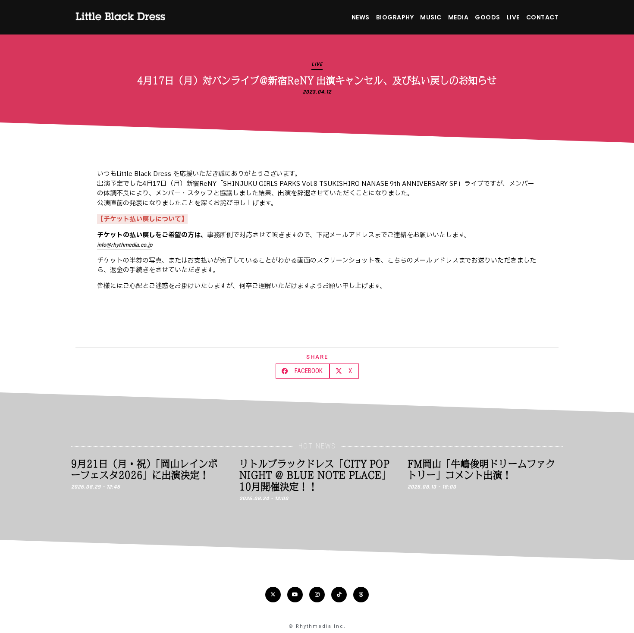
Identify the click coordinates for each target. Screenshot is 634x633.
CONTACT (542, 17)
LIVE (513, 17)
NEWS (361, 17)
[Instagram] (317, 594)
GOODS (487, 17)
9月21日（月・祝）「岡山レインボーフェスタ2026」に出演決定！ (144, 469)
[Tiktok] (339, 594)
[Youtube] (295, 594)
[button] (303, 371)
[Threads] (361, 594)
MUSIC (431, 17)
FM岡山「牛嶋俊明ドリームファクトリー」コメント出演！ (482, 469)
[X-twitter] (273, 594)
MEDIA (458, 17)
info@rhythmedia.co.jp (124, 245)
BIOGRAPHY (395, 17)
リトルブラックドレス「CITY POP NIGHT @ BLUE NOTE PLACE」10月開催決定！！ (315, 475)
